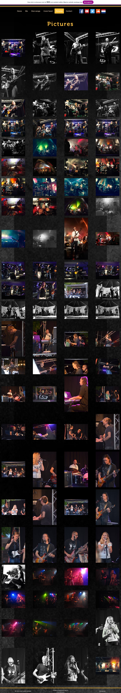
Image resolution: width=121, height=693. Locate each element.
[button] (36, 11)
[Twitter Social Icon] (92, 11)
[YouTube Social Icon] (87, 11)
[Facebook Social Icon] (81, 11)
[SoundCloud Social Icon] (98, 11)
